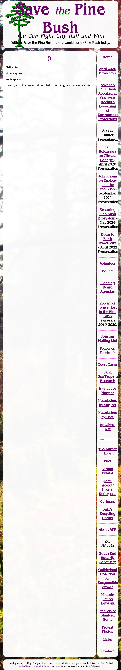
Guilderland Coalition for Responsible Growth (108, 578)
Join (104, 336)
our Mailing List (107, 338)
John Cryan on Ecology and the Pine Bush (107, 182)
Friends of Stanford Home (108, 615)
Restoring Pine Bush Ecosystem (107, 213)
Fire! (107, 461)
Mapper (107, 393)
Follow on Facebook (107, 350)
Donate (107, 271)
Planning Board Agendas (107, 287)
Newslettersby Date (107, 414)
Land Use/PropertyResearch (108, 376)
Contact (107, 651)
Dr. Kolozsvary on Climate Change (107, 153)
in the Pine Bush (108, 311)
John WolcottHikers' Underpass (107, 487)
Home (107, 57)
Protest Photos (107, 629)
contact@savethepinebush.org (34, 666)
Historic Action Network (107, 598)
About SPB (107, 529)
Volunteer (107, 263)
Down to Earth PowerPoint (107, 238)
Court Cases (107, 364)
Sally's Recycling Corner (107, 513)
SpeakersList (107, 427)
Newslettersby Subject (107, 402)
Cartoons (107, 501)
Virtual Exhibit (107, 471)
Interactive (107, 388)
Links (107, 639)
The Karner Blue (108, 451)
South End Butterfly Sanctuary (107, 557)
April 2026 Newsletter (107, 71)
